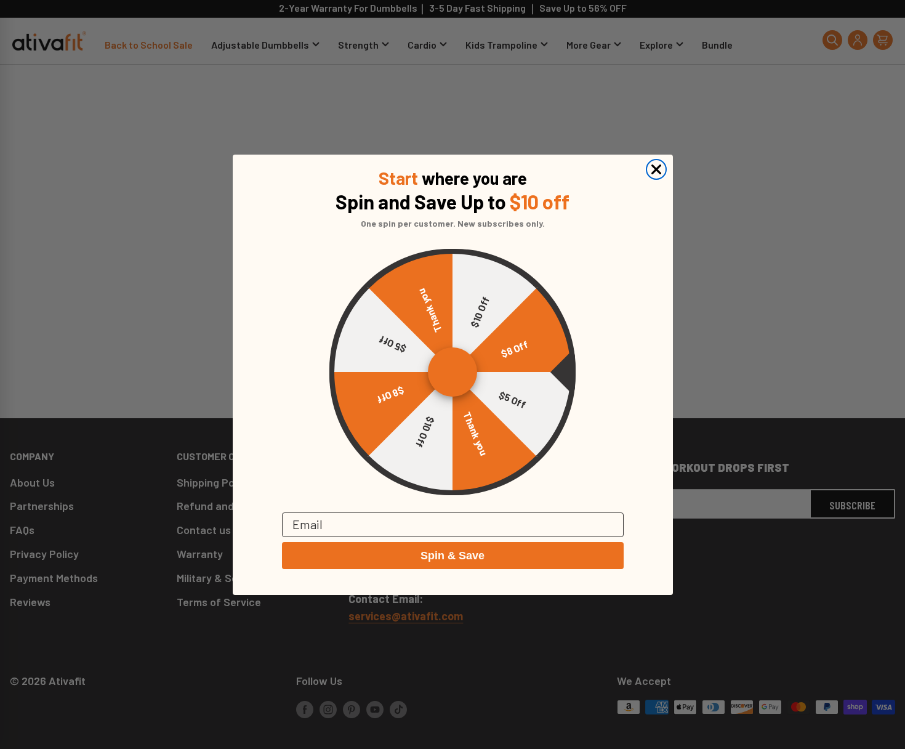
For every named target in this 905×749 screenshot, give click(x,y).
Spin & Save (452, 555)
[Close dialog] (656, 169)
